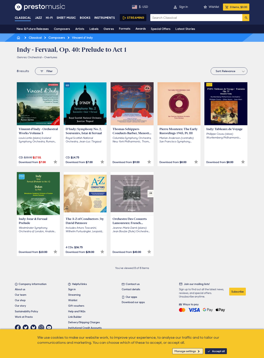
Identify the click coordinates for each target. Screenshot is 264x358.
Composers (62, 29)
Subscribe (237, 291)
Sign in (183, 7)
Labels (94, 29)
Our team (20, 294)
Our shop (20, 300)
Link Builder (75, 317)
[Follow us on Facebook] (19, 327)
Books (85, 18)
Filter (50, 71)
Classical (23, 18)
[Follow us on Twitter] (26, 327)
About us (20, 289)
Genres (109, 29)
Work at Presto (24, 317)
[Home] (19, 38)
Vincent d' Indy (82, 38)
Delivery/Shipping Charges (84, 322)
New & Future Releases (33, 29)
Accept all (218, 351)
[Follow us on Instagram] (42, 327)
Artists (79, 29)
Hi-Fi (49, 18)
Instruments (104, 18)
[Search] (245, 17)
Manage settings (185, 351)
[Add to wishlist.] (55, 161)
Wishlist (214, 7)
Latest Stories (185, 29)
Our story (20, 305)
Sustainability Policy (26, 311)
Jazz (38, 18)
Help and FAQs (76, 311)
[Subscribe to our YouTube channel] (50, 327)
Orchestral (35, 57)
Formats (124, 29)
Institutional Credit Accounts (85, 327)
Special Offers (160, 29)
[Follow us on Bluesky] (34, 327)
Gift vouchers (76, 305)
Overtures (50, 57)
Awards (140, 29)
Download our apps (133, 302)
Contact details (131, 289)
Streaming (135, 18)
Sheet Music (66, 18)
